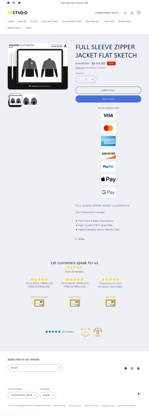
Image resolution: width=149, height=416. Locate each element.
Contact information (127, 406)
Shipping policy (108, 406)
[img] (74, 267)
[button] (93, 21)
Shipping (80, 68)
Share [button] (81, 239)
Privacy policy (75, 406)
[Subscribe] (59, 367)
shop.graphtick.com (23, 405)
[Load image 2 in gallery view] (30, 100)
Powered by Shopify (42, 405)
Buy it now (108, 99)
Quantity (80, 73)
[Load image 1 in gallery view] (15, 100)
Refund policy (60, 406)
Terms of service (91, 406)
